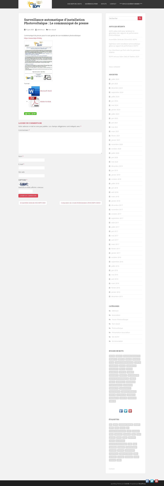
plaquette (131, 382)
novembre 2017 (117, 209)
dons (122, 366)
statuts (123, 398)
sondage (131, 395)
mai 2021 (114, 127)
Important (114, 375)
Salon (112, 395)
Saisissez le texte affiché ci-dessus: (31, 187)
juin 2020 (114, 157)
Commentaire (24, 130)
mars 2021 (115, 131)
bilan (128, 359)
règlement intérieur (129, 391)
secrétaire (121, 395)
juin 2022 (114, 118)
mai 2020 (114, 162)
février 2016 (115, 288)
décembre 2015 (117, 296)
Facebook (114, 369)
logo (112, 382)
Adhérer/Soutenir (91, 4)
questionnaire (125, 388)
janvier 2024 (115, 110)
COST (137, 362)
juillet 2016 (115, 266)
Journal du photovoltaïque (119, 379)
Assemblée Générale (132, 356)
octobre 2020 (116, 149)
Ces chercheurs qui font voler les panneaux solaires (124, 51)
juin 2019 (114, 170)
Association (116, 315)
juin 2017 (114, 231)
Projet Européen (116, 385)
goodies (114, 372)
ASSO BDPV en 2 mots (74, 4)
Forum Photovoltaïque (120, 319)
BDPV (121, 359)
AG (112, 356)
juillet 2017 (115, 227)
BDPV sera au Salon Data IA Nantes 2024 (124, 56)
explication (131, 366)
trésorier (132, 398)
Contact (113, 4)
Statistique (114, 398)
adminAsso (41, 30)
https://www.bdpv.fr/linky (33, 38)
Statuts (104, 4)
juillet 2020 (115, 153)
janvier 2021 (115, 140)
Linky (132, 379)
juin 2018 (114, 188)
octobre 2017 (116, 214)
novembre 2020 (117, 144)
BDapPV (113, 359)
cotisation (114, 366)
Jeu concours (133, 375)
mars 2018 (115, 196)
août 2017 (115, 223)
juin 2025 (114, 84)
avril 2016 (114, 279)
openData (120, 382)
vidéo (112, 401)
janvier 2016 (115, 292)
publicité (114, 388)
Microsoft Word (46, 91)
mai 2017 (114, 236)
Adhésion (115, 311)
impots (123, 375)
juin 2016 (114, 270)
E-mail (21, 164)
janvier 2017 (115, 253)
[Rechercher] (140, 18)
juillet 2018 (115, 183)
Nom (20, 156)
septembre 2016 (117, 262)
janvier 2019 (115, 175)
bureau (136, 359)
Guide (130, 372)
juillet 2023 (115, 114)
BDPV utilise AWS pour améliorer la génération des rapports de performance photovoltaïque (123, 33)
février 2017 (115, 249)
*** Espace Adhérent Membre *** (131, 4)
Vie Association (117, 341)
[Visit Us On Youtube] (130, 411)
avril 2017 (114, 240)
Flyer (122, 369)
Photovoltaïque (117, 328)
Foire (129, 369)
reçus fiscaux (115, 391)
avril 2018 (114, 192)
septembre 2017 (117, 218)
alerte (119, 356)
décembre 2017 (117, 205)
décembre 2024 (117, 88)
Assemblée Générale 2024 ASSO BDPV (123, 39)
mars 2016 (115, 283)
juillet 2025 (115, 79)
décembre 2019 (117, 166)
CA (111, 362)
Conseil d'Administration (124, 362)
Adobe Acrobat (45, 101)
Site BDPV (115, 337)
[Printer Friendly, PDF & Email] (30, 113)
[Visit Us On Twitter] (125, 411)
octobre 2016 (116, 257)
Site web (21, 172)
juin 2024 (114, 101)
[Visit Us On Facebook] (121, 411)
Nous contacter (114, 67)
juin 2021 (114, 123)
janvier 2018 (115, 201)
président (128, 385)
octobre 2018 (116, 179)
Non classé (52, 30)
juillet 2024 (115, 97)
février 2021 (115, 136)
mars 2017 (115, 244)
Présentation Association (121, 332)
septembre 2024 (117, 92)
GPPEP (123, 372)
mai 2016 (114, 275)
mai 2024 (114, 105)
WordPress (142, 484)
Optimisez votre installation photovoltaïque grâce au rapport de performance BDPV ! (124, 45)
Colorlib (126, 484)
